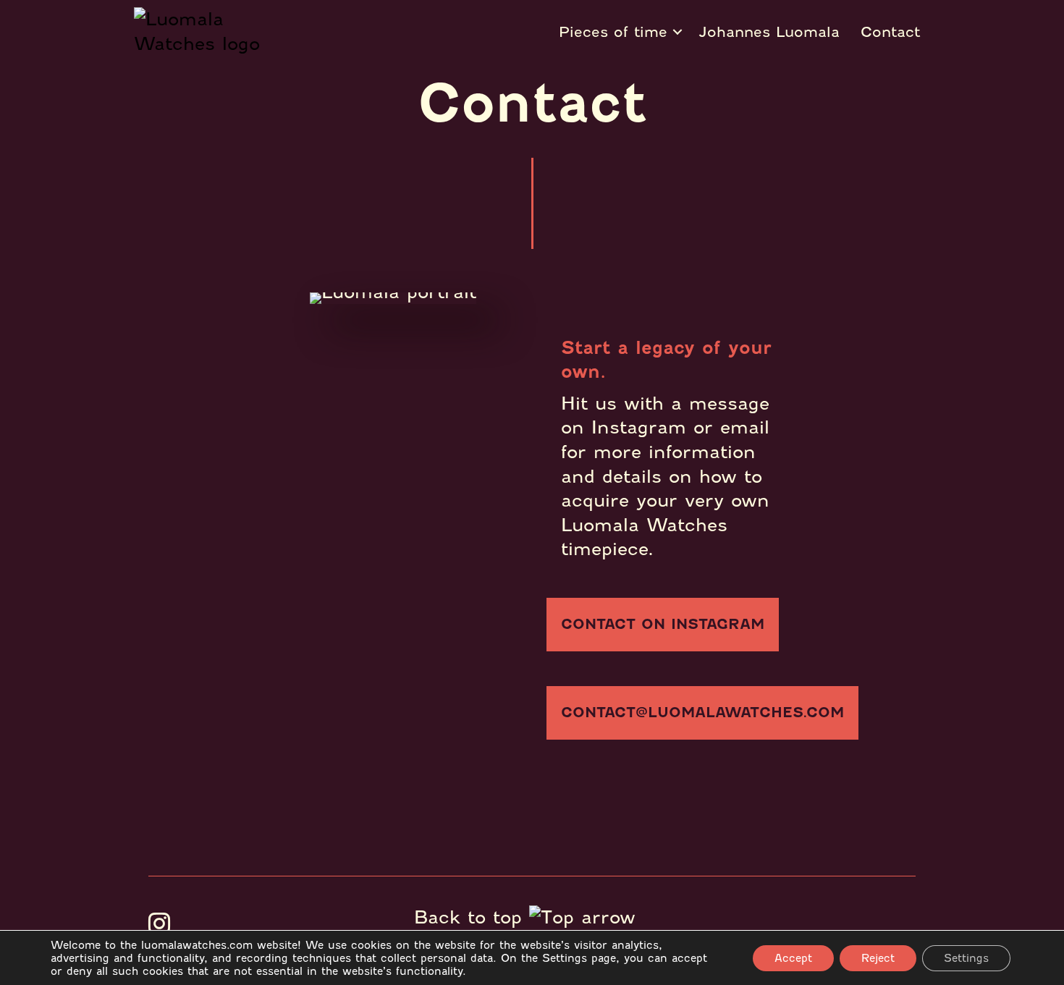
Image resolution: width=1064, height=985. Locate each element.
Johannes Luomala (769, 32)
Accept (793, 958)
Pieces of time (613, 32)
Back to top (471, 917)
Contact (890, 32)
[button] (662, 624)
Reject (878, 958)
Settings (966, 958)
